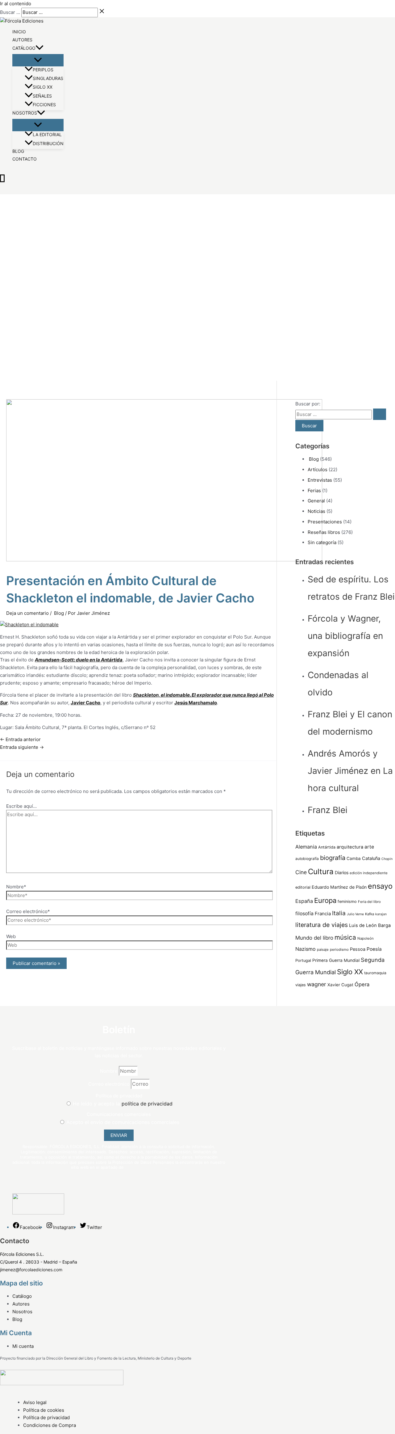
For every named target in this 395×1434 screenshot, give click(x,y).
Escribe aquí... (21, 806)
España (304, 901)
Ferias (314, 490)
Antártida (326, 847)
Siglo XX (42, 87)
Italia (339, 913)
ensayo (380, 886)
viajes (300, 985)
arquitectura (350, 847)
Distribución (48, 143)
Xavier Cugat (340, 984)
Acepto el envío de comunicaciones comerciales (122, 1122)
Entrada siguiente (22, 747)
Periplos (43, 69)
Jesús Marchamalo (195, 703)
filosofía (304, 913)
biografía (332, 858)
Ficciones (44, 104)
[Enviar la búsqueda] (379, 414)
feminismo (347, 901)
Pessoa (357, 949)
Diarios (341, 872)
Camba (354, 858)
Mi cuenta (23, 1346)
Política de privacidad (119, 1096)
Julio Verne (355, 914)
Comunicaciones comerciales (119, 1114)
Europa (325, 900)
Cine (301, 872)
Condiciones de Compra (49, 1425)
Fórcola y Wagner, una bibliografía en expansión (345, 635)
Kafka (369, 914)
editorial (302, 887)
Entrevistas (320, 480)
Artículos (317, 469)
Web (11, 936)
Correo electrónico (109, 1084)
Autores (22, 39)
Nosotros (24, 112)
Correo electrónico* (28, 911)
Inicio (19, 31)
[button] (39, 48)
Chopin (387, 859)
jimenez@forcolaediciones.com (31, 1269)
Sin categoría (322, 542)
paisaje (323, 949)
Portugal (303, 960)
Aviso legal (35, 1402)
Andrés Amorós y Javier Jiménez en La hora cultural (350, 770)
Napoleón (365, 938)
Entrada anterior (20, 739)
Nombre (109, 1071)
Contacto (24, 159)
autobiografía (307, 858)
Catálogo (23, 48)
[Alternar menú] (38, 60)
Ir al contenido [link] (15, 3)
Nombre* (16, 887)
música (345, 937)
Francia (323, 913)
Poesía (374, 949)
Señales (42, 96)
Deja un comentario (27, 613)
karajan (381, 914)
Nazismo (305, 949)
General (316, 501)
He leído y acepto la (123, 1104)
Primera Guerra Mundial (336, 960)
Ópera (362, 984)
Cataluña (371, 858)
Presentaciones (325, 522)
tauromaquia (375, 973)
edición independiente (369, 873)
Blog (18, 151)
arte (369, 847)
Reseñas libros (324, 532)
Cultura (321, 871)
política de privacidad (147, 1104)
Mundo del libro (314, 938)
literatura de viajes (321, 925)
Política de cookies (43, 1410)
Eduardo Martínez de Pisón (339, 887)
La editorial (47, 134)
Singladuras (48, 78)
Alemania (306, 847)
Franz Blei (327, 810)
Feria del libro (369, 901)
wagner (316, 984)
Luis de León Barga (370, 925)
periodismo (339, 949)
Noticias (316, 511)
